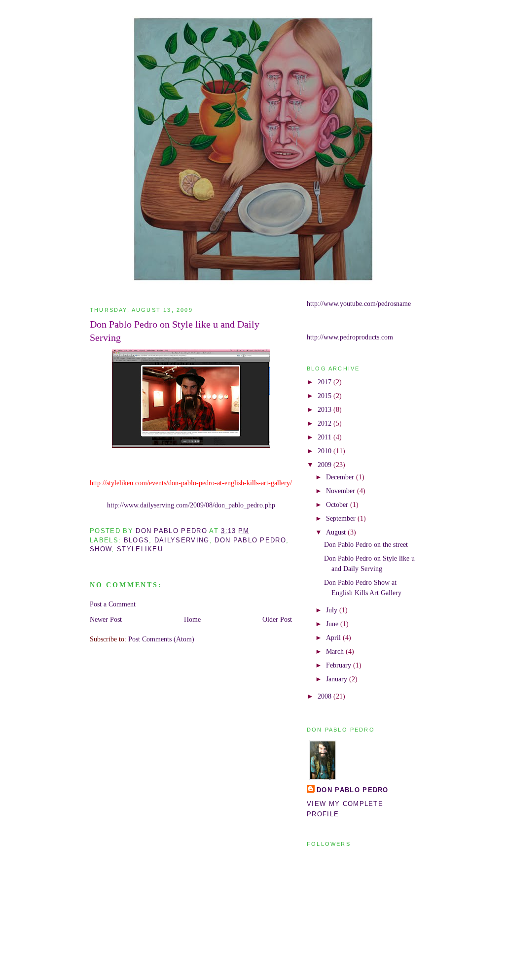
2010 (325, 451)
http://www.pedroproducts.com (350, 337)
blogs (136, 540)
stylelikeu (140, 549)
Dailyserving (182, 540)
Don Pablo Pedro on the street (366, 544)
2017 (325, 382)
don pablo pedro (250, 540)
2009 (325, 465)
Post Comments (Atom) (161, 639)
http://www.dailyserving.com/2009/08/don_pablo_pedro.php (191, 505)
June (333, 624)
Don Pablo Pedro (353, 790)
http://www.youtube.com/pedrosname (359, 303)
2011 (325, 437)
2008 (325, 696)
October (338, 504)
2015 (325, 396)
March (336, 651)
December (341, 477)
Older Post (277, 619)
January (337, 679)
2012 (325, 423)
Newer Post (106, 619)
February (339, 665)
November (341, 491)
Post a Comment (113, 604)
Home (192, 619)
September (342, 518)
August (337, 532)
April (334, 637)
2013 (325, 409)
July (332, 610)
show (100, 549)
